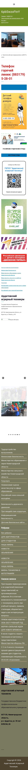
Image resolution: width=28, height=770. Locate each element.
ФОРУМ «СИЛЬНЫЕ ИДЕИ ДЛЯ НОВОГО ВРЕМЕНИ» (12, 628)
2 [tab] (10, 434)
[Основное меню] (14, 4)
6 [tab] (17, 434)
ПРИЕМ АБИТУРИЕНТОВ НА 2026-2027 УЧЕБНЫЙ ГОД (13, 621)
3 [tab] (12, 434)
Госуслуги (4, 283)
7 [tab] (19, 434)
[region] (14, 378)
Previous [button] (3, 378)
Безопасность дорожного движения (12, 505)
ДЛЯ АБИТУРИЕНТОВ (10, 537)
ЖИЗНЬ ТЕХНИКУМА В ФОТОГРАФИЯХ (10, 571)
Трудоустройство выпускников (9, 267)
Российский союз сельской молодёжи (11, 290)
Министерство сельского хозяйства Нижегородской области (11, 279)
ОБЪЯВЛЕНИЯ (7, 553)
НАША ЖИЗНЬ (7, 545)
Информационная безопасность (8, 516)
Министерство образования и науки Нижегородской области (11, 274)
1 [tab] (8, 434)
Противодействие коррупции (13, 511)
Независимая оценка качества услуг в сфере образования (13, 286)
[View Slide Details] (14, 346)
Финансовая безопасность (8, 270)
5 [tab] (15, 434)
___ (2, 749)
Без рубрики (6, 533)
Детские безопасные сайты (13, 522)
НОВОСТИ (5, 549)
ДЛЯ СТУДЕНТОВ (8, 541)
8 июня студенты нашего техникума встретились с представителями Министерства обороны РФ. (13, 638)
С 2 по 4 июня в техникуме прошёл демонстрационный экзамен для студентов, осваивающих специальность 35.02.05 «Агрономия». (13, 653)
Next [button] (25, 378)
